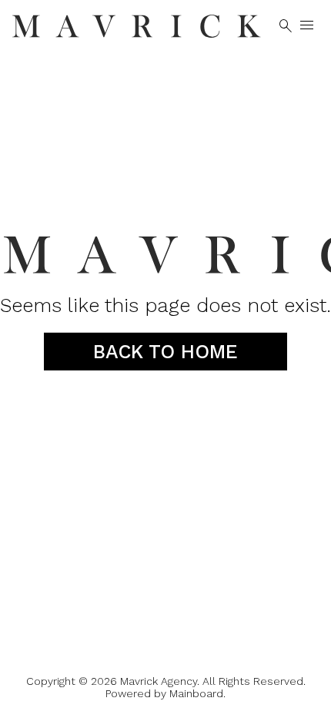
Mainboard (196, 693)
